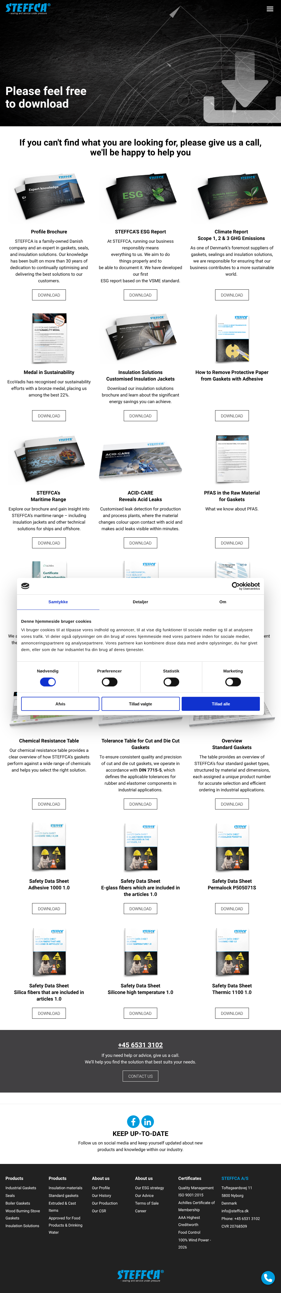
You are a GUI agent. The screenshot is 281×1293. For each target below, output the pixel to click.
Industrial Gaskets (20, 1188)
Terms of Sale (147, 1203)
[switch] (109, 681)
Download (49, 295)
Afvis (60, 704)
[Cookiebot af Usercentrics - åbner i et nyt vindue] (236, 586)
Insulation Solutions (22, 1225)
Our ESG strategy (149, 1188)
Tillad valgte (140, 704)
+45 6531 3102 (140, 1045)
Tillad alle (221, 704)
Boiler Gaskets (17, 1203)
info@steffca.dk (235, 1211)
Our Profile (101, 1188)
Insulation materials (65, 1188)
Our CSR (99, 1211)
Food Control (189, 1232)
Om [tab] (222, 601)
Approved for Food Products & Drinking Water (65, 1225)
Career (140, 1211)
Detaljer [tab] (140, 601)
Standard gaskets (63, 1195)
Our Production (105, 1203)
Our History (101, 1195)
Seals (10, 1195)
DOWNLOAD (141, 295)
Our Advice (144, 1195)
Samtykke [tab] (58, 601)
